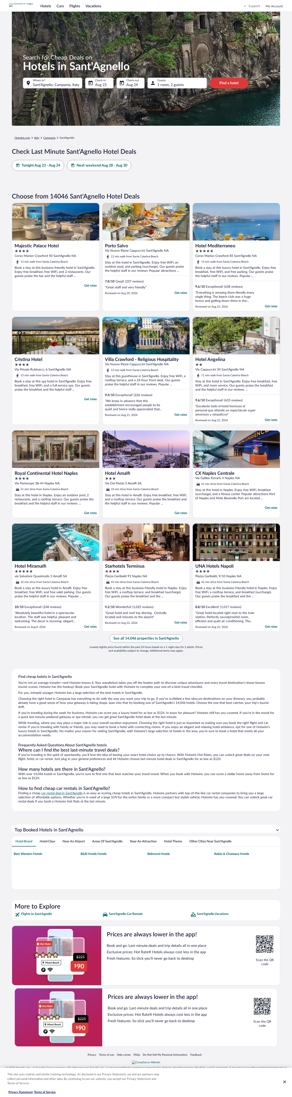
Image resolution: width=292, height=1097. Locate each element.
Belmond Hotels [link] (158, 854)
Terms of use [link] (106, 1054)
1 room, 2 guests (170, 85)
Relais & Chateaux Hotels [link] (231, 854)
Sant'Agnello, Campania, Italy (56, 85)
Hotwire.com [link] (22, 137)
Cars (60, 6)
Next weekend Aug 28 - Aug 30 (102, 165)
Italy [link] (36, 137)
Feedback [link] (196, 1054)
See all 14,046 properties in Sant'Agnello (146, 638)
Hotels (45, 6)
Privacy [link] (92, 1054)
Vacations (93, 6)
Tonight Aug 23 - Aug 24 (41, 165)
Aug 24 (132, 85)
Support (254, 6)
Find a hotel (229, 83)
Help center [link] (124, 1054)
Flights (74, 6)
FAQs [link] (136, 1054)
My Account (274, 6)
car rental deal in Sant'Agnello (62, 793)
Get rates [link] (90, 285)
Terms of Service (45, 1092)
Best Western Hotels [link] (28, 854)
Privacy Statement (20, 1092)
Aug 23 (101, 85)
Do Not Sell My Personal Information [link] (165, 1054)
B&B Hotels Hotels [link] (94, 854)
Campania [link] (49, 137)
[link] (58, 914)
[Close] (285, 1082)
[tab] (24, 841)
